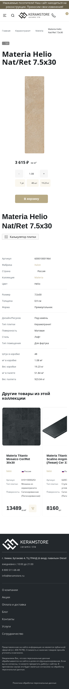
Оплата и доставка (14, 604)
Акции (6, 597)
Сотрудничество (12, 634)
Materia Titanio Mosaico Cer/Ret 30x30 (18, 459)
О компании (10, 590)
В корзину (31, 199)
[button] (34, 570)
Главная (6, 30)
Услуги (6, 626)
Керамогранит (22, 30)
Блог (5, 612)
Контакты (8, 619)
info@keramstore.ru (13, 575)
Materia (39, 30)
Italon (37, 264)
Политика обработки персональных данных (34, 683)
